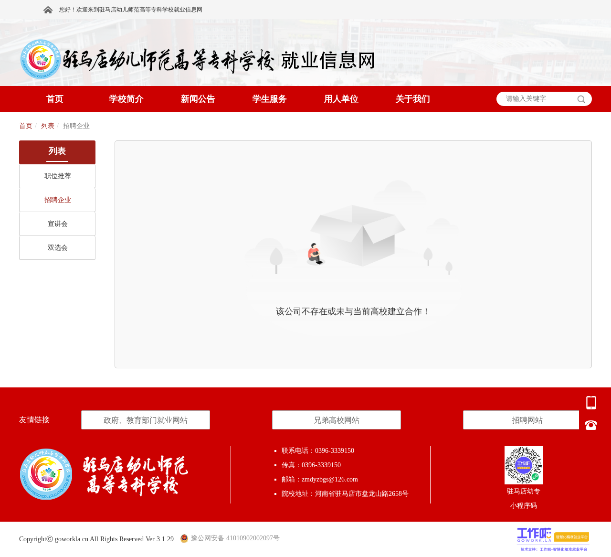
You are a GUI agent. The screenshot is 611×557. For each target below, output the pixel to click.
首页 (25, 125)
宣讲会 (58, 223)
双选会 (58, 247)
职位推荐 (57, 176)
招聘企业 (57, 200)
